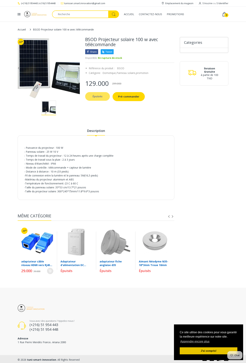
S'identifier (222, 3)
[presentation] (169, 216)
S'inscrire (207, 3)
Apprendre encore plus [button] (194, 341)
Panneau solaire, (126, 73)
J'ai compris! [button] (208, 350)
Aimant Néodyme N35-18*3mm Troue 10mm (153, 263)
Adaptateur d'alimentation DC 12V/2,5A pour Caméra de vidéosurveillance (75, 263)
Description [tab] (96, 131)
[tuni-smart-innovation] (35, 14)
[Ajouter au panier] (50, 271)
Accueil (22, 29)
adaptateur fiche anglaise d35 (111, 263)
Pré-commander (128, 96)
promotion (142, 73)
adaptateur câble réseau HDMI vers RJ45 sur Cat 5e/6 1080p (35, 263)
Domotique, (109, 73)
